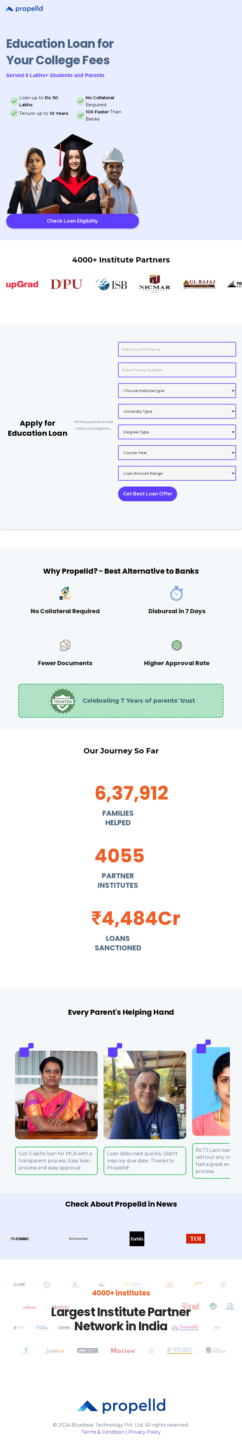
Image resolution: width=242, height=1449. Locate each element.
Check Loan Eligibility (72, 221)
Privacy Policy (144, 1432)
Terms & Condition (103, 1432)
